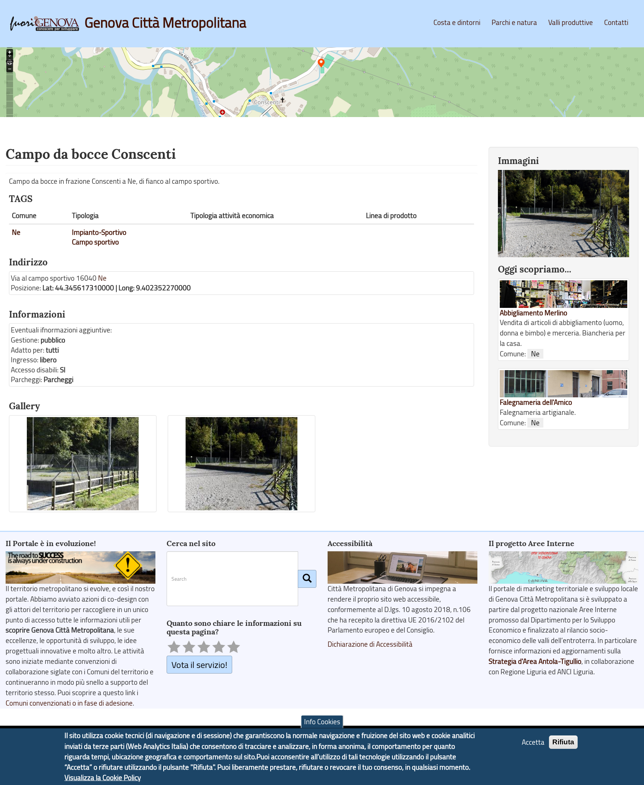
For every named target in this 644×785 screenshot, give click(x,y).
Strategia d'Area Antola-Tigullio (535, 661)
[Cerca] (307, 579)
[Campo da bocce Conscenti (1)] (241, 463)
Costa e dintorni (456, 22)
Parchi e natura (514, 22)
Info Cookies (322, 721)
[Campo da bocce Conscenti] (83, 463)
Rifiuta (563, 741)
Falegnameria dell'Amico (536, 402)
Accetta (533, 742)
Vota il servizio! (199, 664)
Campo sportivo (95, 242)
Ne (16, 232)
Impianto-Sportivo (99, 232)
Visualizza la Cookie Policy (102, 777)
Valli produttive (570, 22)
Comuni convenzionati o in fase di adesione (69, 703)
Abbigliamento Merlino (533, 313)
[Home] (47, 23)
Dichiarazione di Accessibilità (370, 644)
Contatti (616, 22)
